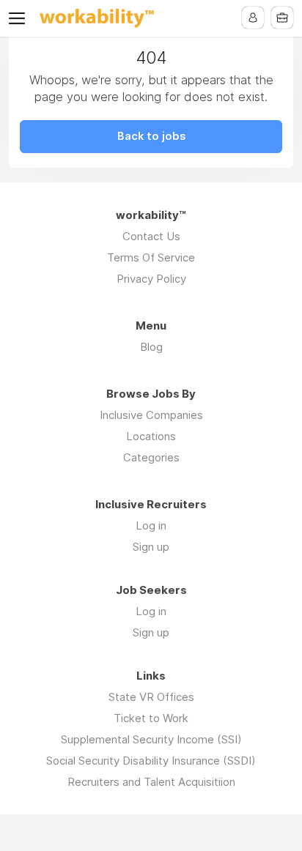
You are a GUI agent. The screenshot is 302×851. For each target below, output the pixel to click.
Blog (151, 347)
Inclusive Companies (151, 415)
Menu (20, 18)
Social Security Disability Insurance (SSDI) (151, 761)
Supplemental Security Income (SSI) (151, 739)
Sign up (151, 547)
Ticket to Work (151, 718)
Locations (151, 436)
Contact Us (151, 236)
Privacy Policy (151, 279)
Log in (151, 525)
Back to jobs (151, 136)
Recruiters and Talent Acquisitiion (151, 782)
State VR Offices (151, 697)
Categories (151, 457)
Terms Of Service (151, 257)
